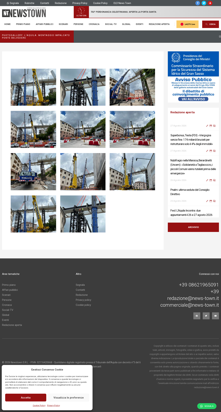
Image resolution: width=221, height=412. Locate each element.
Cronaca (94, 24)
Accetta (26, 397)
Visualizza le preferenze (69, 397)
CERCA (212, 24)
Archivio (193, 227)
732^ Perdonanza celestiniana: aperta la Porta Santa (123, 12)
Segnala (14, 3)
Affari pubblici (44, 24)
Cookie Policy (39, 405)
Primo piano (23, 24)
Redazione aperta (159, 24)
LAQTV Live (190, 24)
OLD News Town (122, 3)
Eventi (139, 24)
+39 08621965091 (199, 285)
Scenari (63, 24)
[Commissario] (193, 77)
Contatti (44, 3)
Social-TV (111, 24)
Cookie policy (83, 304)
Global (126, 24)
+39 (215, 292)
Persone (78, 24)
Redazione (61, 3)
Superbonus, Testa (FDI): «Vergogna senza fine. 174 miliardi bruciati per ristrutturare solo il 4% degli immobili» (191, 130)
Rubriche (29, 3)
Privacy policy (83, 299)
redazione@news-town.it (193, 298)
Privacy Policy (53, 405)
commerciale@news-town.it (189, 305)
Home (7, 24)
